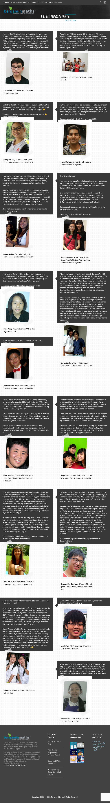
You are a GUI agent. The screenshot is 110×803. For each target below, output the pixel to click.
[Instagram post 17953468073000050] (73, 759)
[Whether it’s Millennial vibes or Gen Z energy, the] (73, 745)
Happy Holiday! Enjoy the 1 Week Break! (54, 772)
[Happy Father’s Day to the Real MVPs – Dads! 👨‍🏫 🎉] (80, 752)
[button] (102, 20)
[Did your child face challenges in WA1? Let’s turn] (80, 759)
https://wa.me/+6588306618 (15, 765)
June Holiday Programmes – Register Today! (54, 752)
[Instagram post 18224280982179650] (73, 752)
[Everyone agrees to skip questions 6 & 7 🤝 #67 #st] (80, 745)
